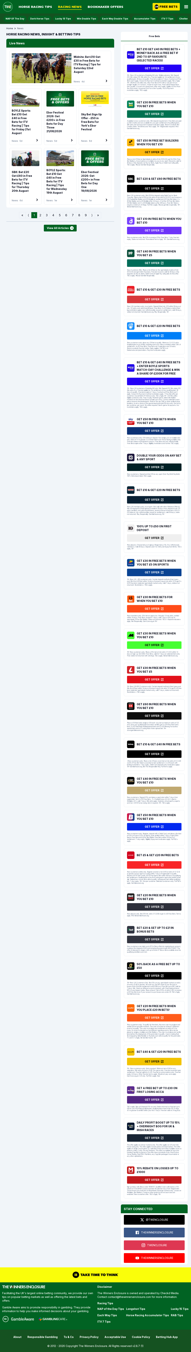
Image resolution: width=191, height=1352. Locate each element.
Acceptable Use (115, 1337)
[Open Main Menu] (186, 6)
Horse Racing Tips (35, 7)
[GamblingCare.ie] (52, 1319)
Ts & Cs (69, 1337)
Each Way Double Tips (115, 18)
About (17, 1337)
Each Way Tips (107, 1315)
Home (9, 28)
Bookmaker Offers (105, 7)
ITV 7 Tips (167, 18)
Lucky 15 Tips (63, 18)
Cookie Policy (141, 1337)
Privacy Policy (89, 1337)
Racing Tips (105, 1303)
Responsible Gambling (42, 1337)
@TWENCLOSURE (157, 1219)
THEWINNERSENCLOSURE (157, 1232)
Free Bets (154, 36)
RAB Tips (177, 1315)
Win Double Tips (86, 18)
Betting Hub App (167, 1337)
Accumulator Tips (144, 18)
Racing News (70, 7)
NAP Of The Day (15, 18)
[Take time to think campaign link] (95, 1275)
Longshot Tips (135, 1308)
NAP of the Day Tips (110, 1308)
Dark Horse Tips (39, 18)
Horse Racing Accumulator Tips (147, 1315)
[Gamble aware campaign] (22, 1319)
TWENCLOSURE (157, 1245)
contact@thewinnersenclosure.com (129, 1296)
